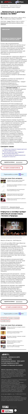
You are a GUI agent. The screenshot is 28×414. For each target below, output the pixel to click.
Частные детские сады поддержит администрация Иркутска (13, 152)
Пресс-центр (21, 361)
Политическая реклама (8, 361)
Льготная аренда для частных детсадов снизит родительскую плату (15, 190)
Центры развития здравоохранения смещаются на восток (13, 155)
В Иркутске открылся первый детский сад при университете (14, 149)
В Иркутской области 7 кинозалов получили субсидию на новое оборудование (14, 342)
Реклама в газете (6, 359)
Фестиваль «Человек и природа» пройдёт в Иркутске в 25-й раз (16, 337)
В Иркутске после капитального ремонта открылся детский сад (16, 199)
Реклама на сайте (14, 357)
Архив (9, 21)
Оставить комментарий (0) (11, 167)
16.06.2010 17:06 (4, 6)
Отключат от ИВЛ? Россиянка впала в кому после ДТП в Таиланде (15, 346)
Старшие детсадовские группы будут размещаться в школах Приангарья (15, 195)
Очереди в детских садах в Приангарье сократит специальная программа (15, 181)
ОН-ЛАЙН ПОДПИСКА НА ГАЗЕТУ (10, 363)
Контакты (4, 357)
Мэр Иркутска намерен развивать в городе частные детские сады (16, 185)
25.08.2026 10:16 (4, 207)
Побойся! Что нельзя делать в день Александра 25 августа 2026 (15, 332)
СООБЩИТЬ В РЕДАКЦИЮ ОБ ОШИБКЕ (12, 365)
